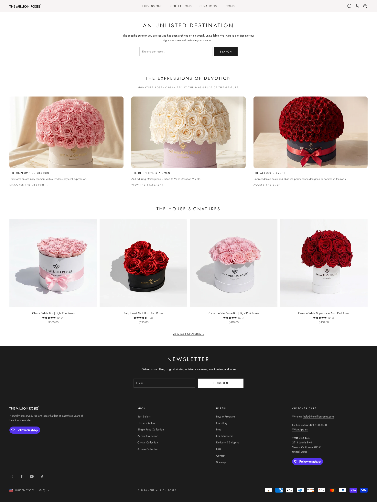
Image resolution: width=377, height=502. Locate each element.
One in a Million (146, 423)
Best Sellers (144, 416)
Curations (208, 6)
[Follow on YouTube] (32, 476)
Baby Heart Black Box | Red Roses (143, 313)
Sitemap (221, 462)
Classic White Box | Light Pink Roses (53, 313)
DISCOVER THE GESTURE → (29, 185)
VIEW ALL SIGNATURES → (188, 334)
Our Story (221, 423)
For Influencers (224, 436)
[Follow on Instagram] (11, 476)
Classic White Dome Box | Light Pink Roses (234, 313)
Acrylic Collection (147, 436)
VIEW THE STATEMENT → (149, 185)
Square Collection (147, 449)
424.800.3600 (318, 425)
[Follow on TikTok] (42, 476)
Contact (220, 456)
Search (226, 51)
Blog (218, 429)
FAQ (218, 449)
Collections (181, 6)
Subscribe (221, 383)
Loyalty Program (225, 416)
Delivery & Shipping (228, 442)
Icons (230, 6)
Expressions (152, 6)
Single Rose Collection (150, 429)
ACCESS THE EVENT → (269, 185)
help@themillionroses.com (318, 416)
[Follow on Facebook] (22, 476)
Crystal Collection (147, 442)
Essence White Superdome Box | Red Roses (323, 313)
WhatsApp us (300, 429)
